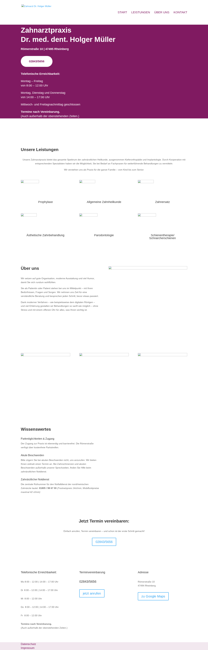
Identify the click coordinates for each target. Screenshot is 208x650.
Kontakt (180, 12)
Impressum (27, 648)
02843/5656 (36, 61)
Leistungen (140, 12)
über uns (161, 12)
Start (122, 12)
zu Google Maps (153, 596)
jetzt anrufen (92, 593)
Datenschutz (28, 644)
